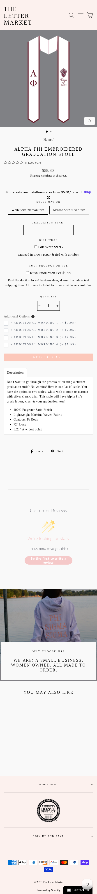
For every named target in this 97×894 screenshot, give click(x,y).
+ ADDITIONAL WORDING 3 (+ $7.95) (43, 337)
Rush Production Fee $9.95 (50, 273)
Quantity (48, 296)
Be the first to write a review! (48, 560)
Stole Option (49, 202)
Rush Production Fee (48, 265)
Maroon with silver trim (69, 210)
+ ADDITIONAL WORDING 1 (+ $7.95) (43, 323)
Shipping (35, 175)
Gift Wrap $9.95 (50, 247)
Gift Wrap (48, 240)
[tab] (15, 372)
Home (47, 139)
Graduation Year (47, 222)
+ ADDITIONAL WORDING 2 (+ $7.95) (43, 330)
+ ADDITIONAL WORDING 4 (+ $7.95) (43, 344)
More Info (48, 784)
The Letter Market (18, 16)
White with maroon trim (28, 210)
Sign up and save (48, 836)
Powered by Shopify (48, 890)
